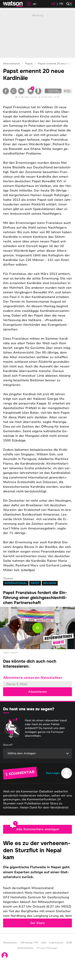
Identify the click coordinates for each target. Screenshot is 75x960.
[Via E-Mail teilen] (21, 91)
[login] (5, 955)
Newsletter (10, 942)
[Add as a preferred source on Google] (53, 91)
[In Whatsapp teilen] (13, 91)
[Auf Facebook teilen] (6, 91)
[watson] (13, 4)
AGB (69, 942)
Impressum (56, 942)
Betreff (8, 745)
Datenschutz (25, 948)
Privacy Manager (47, 948)
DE (53, 4)
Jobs (43, 942)
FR (61, 4)
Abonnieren (37, 692)
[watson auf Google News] (67, 91)
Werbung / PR (29, 942)
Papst (28, 63)
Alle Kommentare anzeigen (37, 829)
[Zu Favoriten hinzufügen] (38, 91)
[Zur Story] (37, 883)
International (11, 63)
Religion (49, 583)
